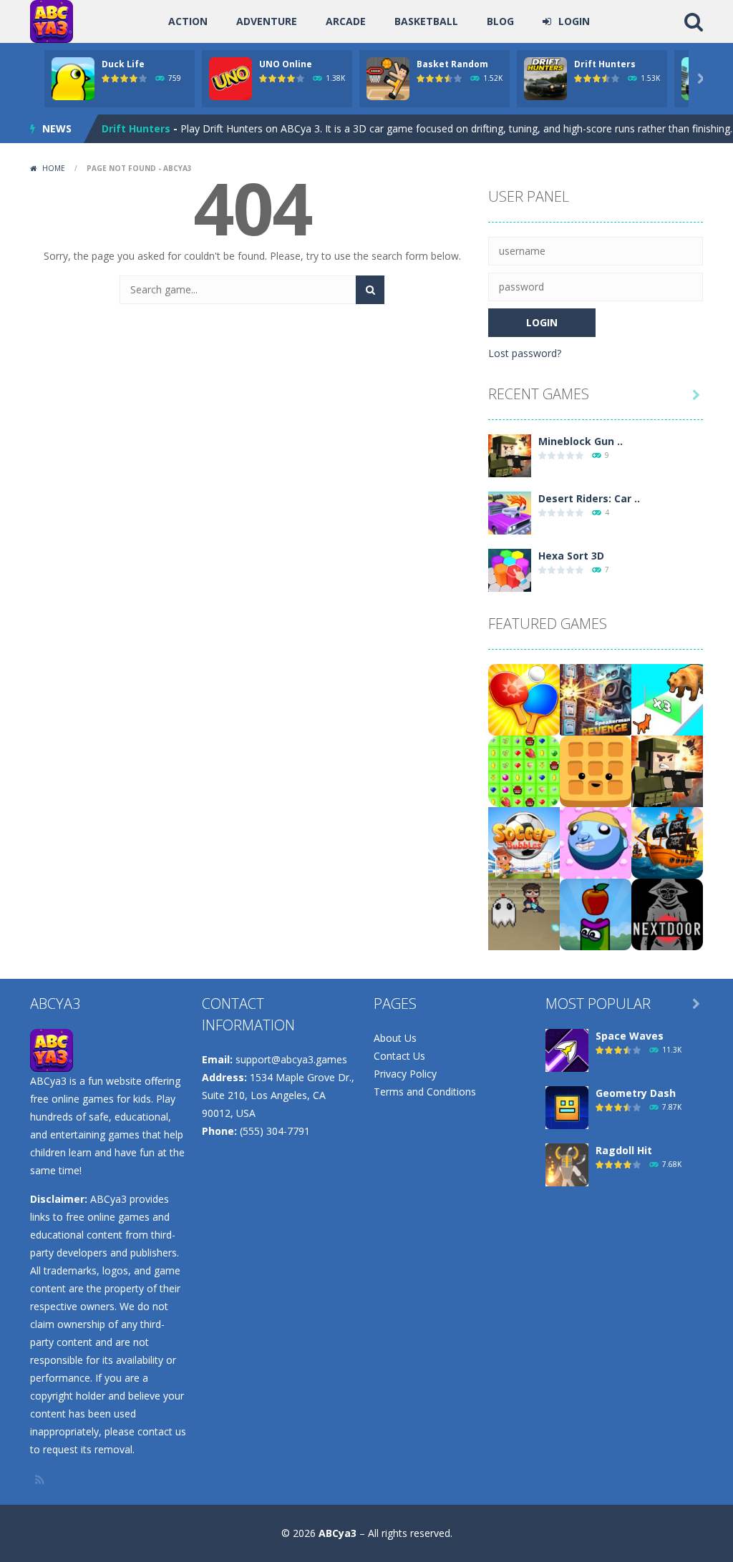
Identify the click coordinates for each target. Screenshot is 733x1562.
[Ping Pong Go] (524, 699)
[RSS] (41, 1479)
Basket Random (452, 64)
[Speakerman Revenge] (595, 699)
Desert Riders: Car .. (589, 498)
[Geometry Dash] (566, 1106)
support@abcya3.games (291, 1059)
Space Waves (630, 1036)
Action (188, 21)
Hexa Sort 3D (571, 555)
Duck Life (123, 64)
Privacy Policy (405, 1073)
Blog (500, 21)
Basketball (426, 21)
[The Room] (524, 913)
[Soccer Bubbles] (524, 842)
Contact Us (399, 1056)
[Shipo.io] (667, 842)
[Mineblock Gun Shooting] (509, 455)
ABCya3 (337, 1533)
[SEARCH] (370, 289)
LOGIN (574, 21)
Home (53, 168)
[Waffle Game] (595, 770)
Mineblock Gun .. (580, 441)
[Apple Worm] (595, 913)
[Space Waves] (566, 1049)
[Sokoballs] (595, 842)
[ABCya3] (51, 20)
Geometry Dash (636, 1093)
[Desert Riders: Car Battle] (509, 512)
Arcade (346, 21)
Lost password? (524, 353)
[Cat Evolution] (667, 699)
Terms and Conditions (425, 1091)
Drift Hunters (605, 64)
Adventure (266, 21)
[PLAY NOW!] (73, 77)
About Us (395, 1038)
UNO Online (285, 64)
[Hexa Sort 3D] (509, 569)
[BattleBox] (524, 770)
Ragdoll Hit (624, 1150)
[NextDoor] (667, 913)
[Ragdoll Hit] (566, 1164)
